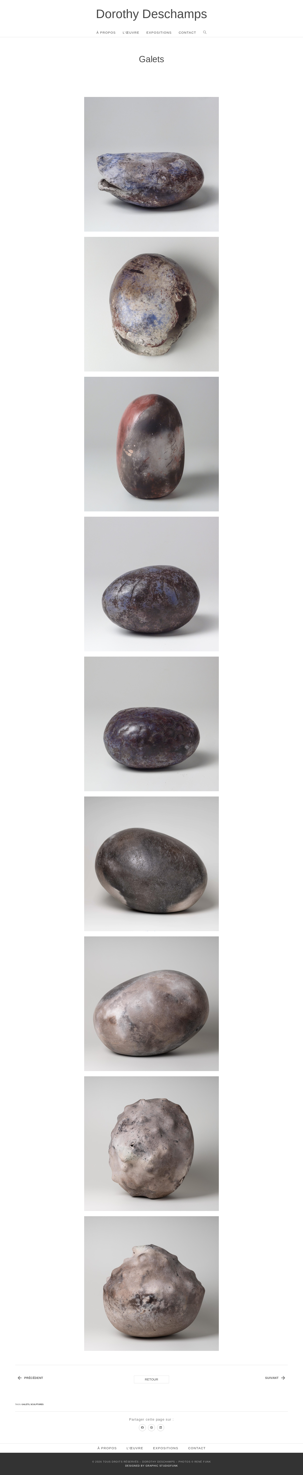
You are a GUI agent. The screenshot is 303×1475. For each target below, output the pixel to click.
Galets (25, 1404)
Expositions (165, 1448)
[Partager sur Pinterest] (151, 1427)
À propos (107, 1448)
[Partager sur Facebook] (142, 1427)
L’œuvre (135, 1448)
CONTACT (197, 1448)
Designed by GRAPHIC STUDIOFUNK (151, 1465)
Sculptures (37, 1404)
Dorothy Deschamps (151, 14)
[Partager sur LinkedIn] (160, 1427)
